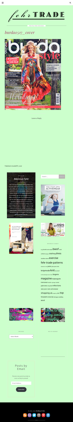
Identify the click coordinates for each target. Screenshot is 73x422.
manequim (56, 279)
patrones (44, 286)
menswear (44, 282)
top (62, 292)
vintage (56, 297)
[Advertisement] (53, 346)
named (57, 282)
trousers (44, 297)
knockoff (57, 270)
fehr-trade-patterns (52, 262)
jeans (55, 266)
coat (60, 249)
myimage (53, 282)
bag (42, 249)
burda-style (49, 249)
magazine (46, 278)
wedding (60, 297)
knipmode (45, 270)
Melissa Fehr (40, 411)
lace (49, 274)
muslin (49, 282)
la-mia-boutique (44, 274)
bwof (56, 249)
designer (47, 253)
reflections (57, 285)
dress (58, 253)
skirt (58, 293)
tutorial (50, 297)
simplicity (55, 293)
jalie (53, 266)
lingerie (56, 274)
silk (51, 293)
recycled (49, 285)
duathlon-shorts (45, 258)
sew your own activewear (49, 289)
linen (51, 274)
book (44, 249)
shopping (45, 293)
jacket (49, 266)
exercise (53, 258)
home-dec (43, 266)
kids (58, 266)
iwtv (46, 266)
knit (52, 270)
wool (43, 300)
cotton (43, 254)
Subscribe (21, 389)
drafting (52, 253)
